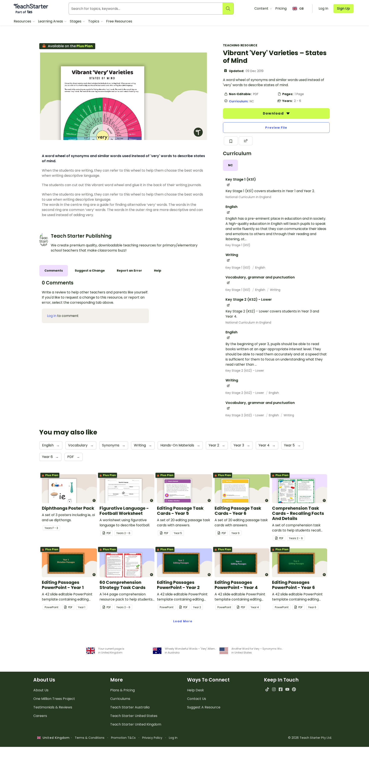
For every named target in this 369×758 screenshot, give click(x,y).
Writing (275, 290)
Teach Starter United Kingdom (135, 724)
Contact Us (196, 698)
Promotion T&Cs (123, 738)
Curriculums (120, 698)
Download (274, 113)
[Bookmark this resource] (231, 140)
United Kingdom (55, 738)
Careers (40, 715)
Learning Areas (51, 21)
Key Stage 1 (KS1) (238, 245)
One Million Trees (54, 698)
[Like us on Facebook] (280, 689)
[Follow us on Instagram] (274, 689)
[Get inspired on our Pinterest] (294, 689)
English (260, 267)
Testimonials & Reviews (52, 707)
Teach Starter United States (133, 715)
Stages (76, 21)
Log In (173, 738)
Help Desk (195, 690)
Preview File (276, 127)
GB (301, 8)
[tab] (230, 165)
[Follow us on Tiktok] (267, 689)
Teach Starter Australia (129, 707)
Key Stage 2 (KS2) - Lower (245, 370)
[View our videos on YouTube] (287, 689)
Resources (23, 21)
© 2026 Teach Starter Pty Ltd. (310, 738)
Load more (182, 621)
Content (261, 8)
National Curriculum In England (248, 197)
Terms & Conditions (89, 738)
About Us (40, 690)
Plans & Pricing (122, 690)
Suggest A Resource (203, 707)
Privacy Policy (152, 738)
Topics (94, 21)
